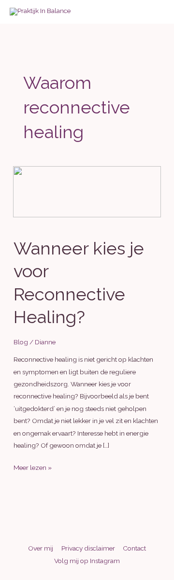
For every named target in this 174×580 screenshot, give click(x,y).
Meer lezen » (33, 468)
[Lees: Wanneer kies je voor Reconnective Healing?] (86, 191)
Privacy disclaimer (88, 548)
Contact (134, 548)
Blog (21, 342)
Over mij (40, 548)
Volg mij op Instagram (87, 561)
